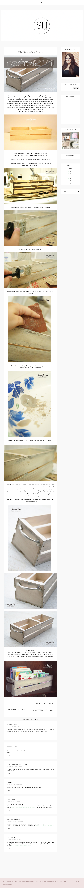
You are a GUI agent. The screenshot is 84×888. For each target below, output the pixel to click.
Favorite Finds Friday (16, 710)
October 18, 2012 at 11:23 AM (14, 727)
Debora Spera (12, 746)
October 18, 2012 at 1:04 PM (14, 766)
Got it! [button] (77, 883)
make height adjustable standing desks (23, 807)
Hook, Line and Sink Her (17, 764)
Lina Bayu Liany (13, 819)
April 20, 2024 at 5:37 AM (14, 839)
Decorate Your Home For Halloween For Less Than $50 (42, 709)
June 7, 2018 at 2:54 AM (13, 801)
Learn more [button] (7, 884)
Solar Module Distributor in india (21, 845)
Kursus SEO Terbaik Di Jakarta (45, 825)
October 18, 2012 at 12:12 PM (14, 748)
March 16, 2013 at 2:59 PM (14, 784)
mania (9, 783)
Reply (8, 737)
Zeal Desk (11, 799)
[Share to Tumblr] (47, 703)
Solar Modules (13, 837)
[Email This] (37, 703)
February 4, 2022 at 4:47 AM (15, 821)
